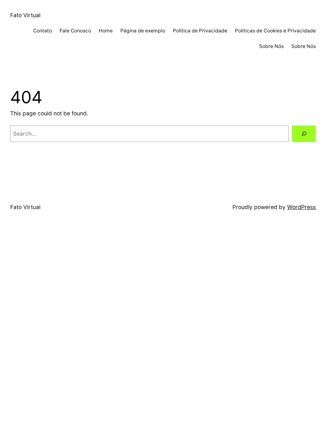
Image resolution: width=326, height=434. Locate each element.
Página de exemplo (142, 31)
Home (106, 31)
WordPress (301, 207)
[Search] (304, 133)
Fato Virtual (25, 15)
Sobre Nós (271, 46)
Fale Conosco (75, 31)
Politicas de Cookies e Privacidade (275, 31)
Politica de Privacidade (200, 31)
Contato (42, 31)
